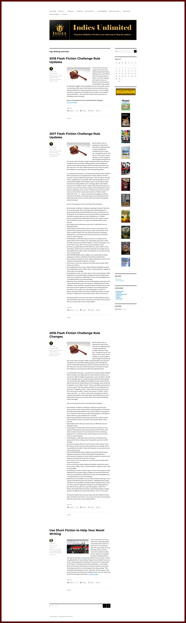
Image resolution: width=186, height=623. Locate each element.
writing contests (53, 551)
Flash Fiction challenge (54, 79)
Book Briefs (118, 292)
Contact (64, 14)
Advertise (70, 11)
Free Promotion (89, 11)
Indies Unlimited (53, 616)
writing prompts (58, 552)
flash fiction (52, 549)
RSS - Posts (118, 279)
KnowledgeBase (102, 11)
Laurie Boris (52, 543)
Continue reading (72, 102)
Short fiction (58, 549)
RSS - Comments (120, 280)
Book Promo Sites (114, 11)
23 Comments (52, 554)
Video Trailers (119, 298)
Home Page (52, 11)
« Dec (119, 81)
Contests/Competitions (121, 294)
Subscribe (80, 11)
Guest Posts (118, 295)
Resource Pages (54, 14)
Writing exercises (53, 80)
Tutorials (118, 297)
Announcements (53, 75)
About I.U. (61, 11)
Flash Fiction (126, 11)
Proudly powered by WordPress (65, 616)
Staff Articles (52, 547)
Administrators (52, 71)
